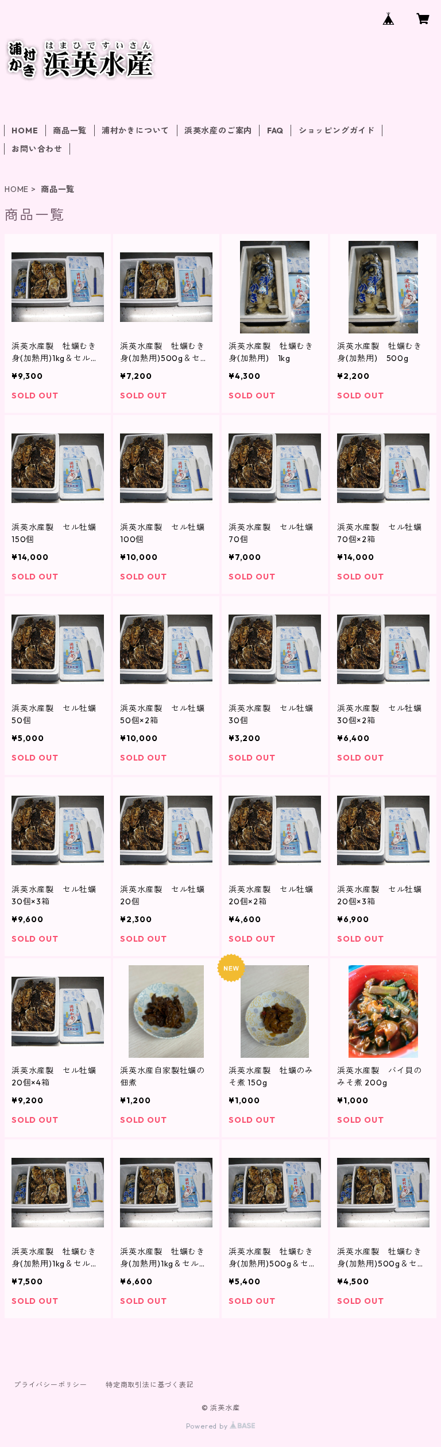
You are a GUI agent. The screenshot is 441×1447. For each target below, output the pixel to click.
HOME (24, 130)
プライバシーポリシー (50, 1384)
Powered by (208, 1426)
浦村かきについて (135, 130)
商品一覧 (70, 130)
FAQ (275, 130)
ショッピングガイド (337, 130)
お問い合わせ (37, 149)
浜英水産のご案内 (218, 130)
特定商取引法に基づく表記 (150, 1384)
